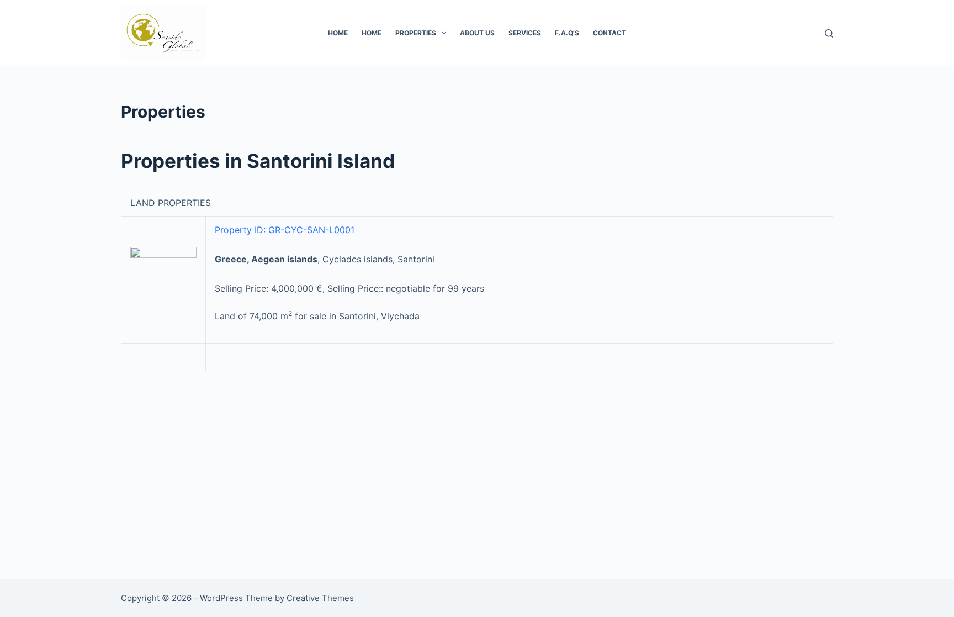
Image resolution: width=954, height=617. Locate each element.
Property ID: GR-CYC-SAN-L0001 (284, 229)
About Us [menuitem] (477, 33)
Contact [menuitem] (609, 33)
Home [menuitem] (338, 33)
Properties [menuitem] (415, 33)
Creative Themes (320, 598)
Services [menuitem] (524, 33)
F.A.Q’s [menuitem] (567, 33)
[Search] (829, 33)
